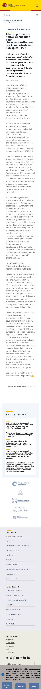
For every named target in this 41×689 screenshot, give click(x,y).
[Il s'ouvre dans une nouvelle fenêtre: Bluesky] (24, 658)
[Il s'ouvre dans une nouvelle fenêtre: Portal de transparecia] (20, 517)
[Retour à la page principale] (13, 5)
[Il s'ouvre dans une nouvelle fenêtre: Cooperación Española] (20, 484)
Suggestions (10, 574)
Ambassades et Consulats (14, 536)
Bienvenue (6, 20)
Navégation (10, 646)
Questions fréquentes (12, 550)
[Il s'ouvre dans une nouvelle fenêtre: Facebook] (14, 658)
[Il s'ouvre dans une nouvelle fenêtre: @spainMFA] (10, 658)
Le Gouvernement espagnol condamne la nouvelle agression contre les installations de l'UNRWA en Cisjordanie (19, 425)
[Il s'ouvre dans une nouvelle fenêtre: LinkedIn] (28, 658)
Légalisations (10, 541)
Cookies (8, 649)
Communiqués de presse (10, 22)
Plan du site (9, 555)
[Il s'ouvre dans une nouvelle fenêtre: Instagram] (21, 658)
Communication (17, 20)
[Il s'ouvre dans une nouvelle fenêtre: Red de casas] (20, 509)
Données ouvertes (11, 564)
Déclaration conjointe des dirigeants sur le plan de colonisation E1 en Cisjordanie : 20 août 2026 (19, 443)
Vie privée (9, 640)
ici (32, 375)
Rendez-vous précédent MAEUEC (16, 569)
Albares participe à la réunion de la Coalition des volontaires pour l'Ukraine (19, 435)
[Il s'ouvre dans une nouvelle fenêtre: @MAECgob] (7, 658)
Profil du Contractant (12, 579)
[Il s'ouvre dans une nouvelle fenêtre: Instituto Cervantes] (20, 492)
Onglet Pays (9, 560)
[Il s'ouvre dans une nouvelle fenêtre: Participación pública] (20, 501)
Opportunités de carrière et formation (17, 545)
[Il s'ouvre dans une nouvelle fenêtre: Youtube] (17, 658)
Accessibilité (10, 643)
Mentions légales (12, 636)
